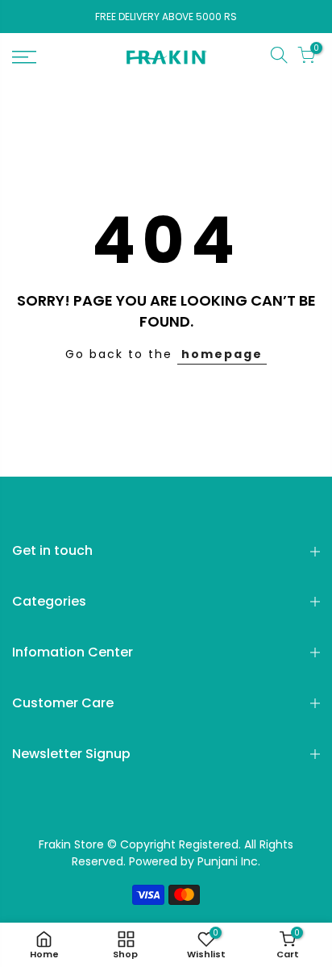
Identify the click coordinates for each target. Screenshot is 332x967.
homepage (222, 354)
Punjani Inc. (228, 861)
